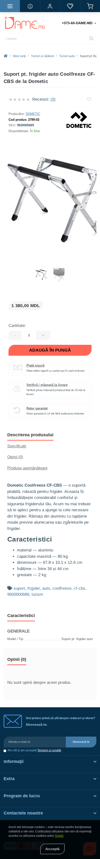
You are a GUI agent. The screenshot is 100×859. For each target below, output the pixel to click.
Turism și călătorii (42, 56)
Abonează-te (81, 742)
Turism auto (67, 56)
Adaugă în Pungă (50, 350)
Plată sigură (35, 365)
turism (37, 594)
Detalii (59, 835)
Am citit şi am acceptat (34, 750)
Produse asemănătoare (27, 468)
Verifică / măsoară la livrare (46, 385)
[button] (50, 6)
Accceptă (52, 849)
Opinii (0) (15, 457)
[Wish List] (70, 6)
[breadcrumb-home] (6, 56)
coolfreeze (61, 588)
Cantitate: (17, 325)
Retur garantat (37, 408)
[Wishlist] (89, 99)
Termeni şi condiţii (49, 750)
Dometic (33, 114)
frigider (33, 588)
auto (46, 588)
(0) (53, 99)
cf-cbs (79, 588)
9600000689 (18, 594)
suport (19, 588)
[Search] (91, 39)
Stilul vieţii (19, 56)
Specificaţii (16, 446)
